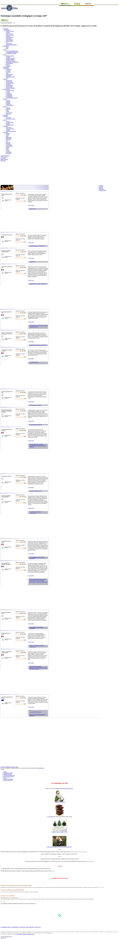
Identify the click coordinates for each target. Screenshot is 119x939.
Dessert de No (33, 208)
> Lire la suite (31, 205)
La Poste (8, 151)
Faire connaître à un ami (8, 776)
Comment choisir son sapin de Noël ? (59, 831)
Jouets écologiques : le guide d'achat (37, 246)
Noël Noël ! (8, 104)
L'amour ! (8, 100)
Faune (7, 47)
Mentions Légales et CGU (28, 934)
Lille (7, 78)
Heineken (8, 143)
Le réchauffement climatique (12, 52)
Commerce (8, 65)
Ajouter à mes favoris (8, 780)
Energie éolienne (9, 85)
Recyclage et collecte (10, 118)
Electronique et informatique (12, 62)
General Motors (9, 146)
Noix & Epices (9, 43)
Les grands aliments (34, 362)
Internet (7, 64)
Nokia (7, 149)
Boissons (8, 36)
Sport (7, 110)
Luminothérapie (14, 927)
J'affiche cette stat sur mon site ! (8, 200)
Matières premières (10, 55)
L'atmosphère (9, 94)
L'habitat (8, 70)
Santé (4, 120)
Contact (5, 777)
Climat (4, 49)
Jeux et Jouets (9, 112)
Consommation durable (6, 927)
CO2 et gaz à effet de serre (12, 51)
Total (7, 136)
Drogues (8, 121)
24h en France (4, 157)
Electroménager (9, 63)
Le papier (8, 57)
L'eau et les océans (10, 90)
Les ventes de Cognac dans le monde (38, 579)
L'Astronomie (9, 95)
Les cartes (3, 158)
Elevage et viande (10, 31)
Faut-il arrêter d (33, 513)
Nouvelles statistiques (5, 766)
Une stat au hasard (14, 766)
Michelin (8, 133)
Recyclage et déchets (5, 116)
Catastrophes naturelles (11, 53)
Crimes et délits (9, 74)
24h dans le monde (5, 155)
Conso (4, 54)
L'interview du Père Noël (59, 802)
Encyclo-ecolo (37, 927)
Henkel (7, 147)
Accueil (5, 771)
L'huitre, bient (33, 646)
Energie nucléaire (10, 83)
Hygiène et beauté (10, 59)
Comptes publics (9, 105)
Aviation (8, 130)
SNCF (7, 148)
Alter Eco (8, 142)
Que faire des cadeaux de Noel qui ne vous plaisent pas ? (59, 846)
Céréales (8, 32)
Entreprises (5, 132)
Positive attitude (4, 159)
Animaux (8, 101)
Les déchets (8, 117)
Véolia (7, 134)
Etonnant (8, 102)
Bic (7, 141)
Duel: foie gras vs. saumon (35, 405)
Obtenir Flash (41, 768)
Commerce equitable (10, 58)
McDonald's (8, 137)
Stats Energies (9, 86)
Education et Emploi (10, 76)
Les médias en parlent (8, 772)
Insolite (4, 99)
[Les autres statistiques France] (7, 237)
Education (8, 113)
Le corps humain (9, 122)
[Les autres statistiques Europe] (7, 700)
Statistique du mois (7, 774)
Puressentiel (8, 152)
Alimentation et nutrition (11, 44)
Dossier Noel (32, 261)
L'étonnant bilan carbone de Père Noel (38, 283)
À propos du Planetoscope (9, 775)
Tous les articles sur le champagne (37, 580)
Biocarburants (9, 80)
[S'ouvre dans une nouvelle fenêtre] (5, 21)
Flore (7, 48)
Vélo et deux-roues (10, 128)
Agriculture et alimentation (6, 29)
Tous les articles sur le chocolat (36, 444)
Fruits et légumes (9, 37)
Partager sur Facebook (8, 779)
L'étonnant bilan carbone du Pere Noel (38, 345)
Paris (7, 73)
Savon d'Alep (22, 927)
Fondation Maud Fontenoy (12, 97)
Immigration (8, 75)
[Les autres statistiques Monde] (7, 198)
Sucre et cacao (9, 33)
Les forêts (8, 92)
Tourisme (8, 107)
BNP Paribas (9, 138)
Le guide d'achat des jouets (35, 491)
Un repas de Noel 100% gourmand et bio (38, 325)
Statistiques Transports (11, 131)
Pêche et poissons (10, 34)
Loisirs (4, 106)
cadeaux (46, 861)
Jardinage (8, 109)
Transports (5, 126)
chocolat (50, 816)
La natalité (8, 72)
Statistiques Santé (10, 125)
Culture (7, 111)
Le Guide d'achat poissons (35, 511)
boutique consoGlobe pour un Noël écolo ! (64, 788)
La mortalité (8, 69)
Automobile (8, 127)
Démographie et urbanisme (6, 67)
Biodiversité (6, 46)
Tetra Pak (8, 139)
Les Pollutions (9, 96)
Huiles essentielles (30, 927)
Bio (7, 42)
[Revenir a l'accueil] (13, 12)
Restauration (9, 38)
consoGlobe (8, 153)
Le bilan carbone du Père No (36, 424)
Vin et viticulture (9, 39)
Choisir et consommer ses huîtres (37, 645)
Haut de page (3, 937)
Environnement (6, 89)
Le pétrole (8, 84)
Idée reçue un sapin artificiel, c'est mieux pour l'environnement (38, 668)
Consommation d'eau (10, 60)
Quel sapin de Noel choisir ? (36, 666)
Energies (5, 79)
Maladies (8, 123)
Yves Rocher (9, 144)
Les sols (8, 91)
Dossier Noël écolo (34, 326)
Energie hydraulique (10, 88)
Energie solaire (9, 81)
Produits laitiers (9, 41)
